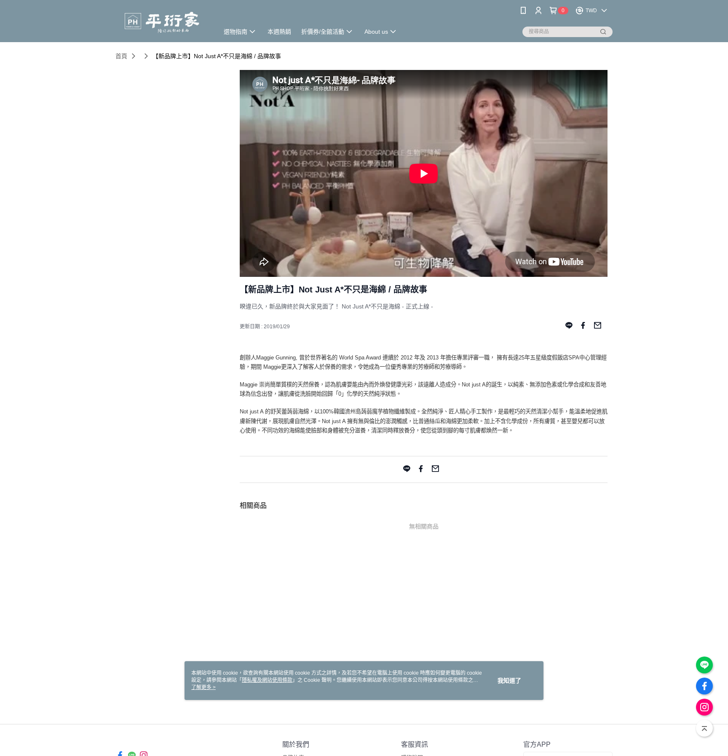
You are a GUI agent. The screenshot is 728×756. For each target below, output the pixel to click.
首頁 (121, 56)
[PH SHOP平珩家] (162, 22)
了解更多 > (203, 687)
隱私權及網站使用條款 (267, 680)
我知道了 (509, 680)
